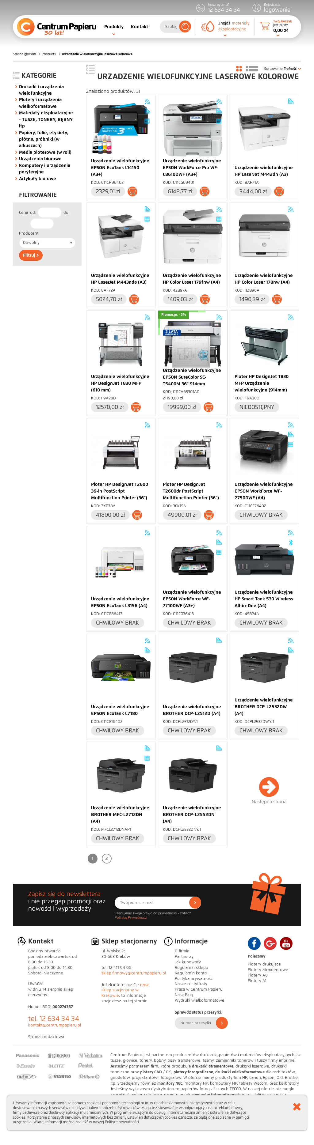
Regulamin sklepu (191, 967)
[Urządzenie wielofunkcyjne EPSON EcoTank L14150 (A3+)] (121, 128)
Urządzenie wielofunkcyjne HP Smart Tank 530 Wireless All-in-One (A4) (264, 598)
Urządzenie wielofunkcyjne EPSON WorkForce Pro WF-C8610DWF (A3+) (192, 167)
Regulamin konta (191, 973)
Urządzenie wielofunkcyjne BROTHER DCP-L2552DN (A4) (192, 814)
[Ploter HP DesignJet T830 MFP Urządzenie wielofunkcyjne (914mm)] (264, 344)
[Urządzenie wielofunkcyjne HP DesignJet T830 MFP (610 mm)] (121, 344)
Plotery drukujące (264, 964)
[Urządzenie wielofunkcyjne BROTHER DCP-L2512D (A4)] (193, 667)
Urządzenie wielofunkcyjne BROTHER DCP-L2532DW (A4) (264, 706)
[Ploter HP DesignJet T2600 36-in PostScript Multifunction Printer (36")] (121, 452)
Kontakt (139, 26)
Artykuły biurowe (37, 178)
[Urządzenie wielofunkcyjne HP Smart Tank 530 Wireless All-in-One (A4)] (264, 560)
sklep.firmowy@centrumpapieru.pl (133, 973)
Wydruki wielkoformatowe (199, 1000)
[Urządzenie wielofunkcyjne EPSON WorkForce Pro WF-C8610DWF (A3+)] (193, 128)
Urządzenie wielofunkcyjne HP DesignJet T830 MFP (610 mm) (120, 383)
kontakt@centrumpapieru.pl (54, 1025)
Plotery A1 (257, 980)
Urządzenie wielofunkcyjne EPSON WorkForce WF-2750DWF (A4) (264, 491)
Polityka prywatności (194, 978)
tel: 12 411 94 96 (116, 967)
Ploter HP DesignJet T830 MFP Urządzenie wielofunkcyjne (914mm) (262, 383)
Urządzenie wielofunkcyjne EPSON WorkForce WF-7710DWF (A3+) (192, 598)
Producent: (29, 233)
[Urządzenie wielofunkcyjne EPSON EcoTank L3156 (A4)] (121, 560)
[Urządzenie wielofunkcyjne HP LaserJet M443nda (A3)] (121, 236)
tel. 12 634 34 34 (53, 1019)
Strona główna (24, 54)
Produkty (114, 26)
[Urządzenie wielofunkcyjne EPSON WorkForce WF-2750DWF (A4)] (264, 452)
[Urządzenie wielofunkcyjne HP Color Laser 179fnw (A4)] (193, 236)
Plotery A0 (258, 975)
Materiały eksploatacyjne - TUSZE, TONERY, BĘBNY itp (46, 119)
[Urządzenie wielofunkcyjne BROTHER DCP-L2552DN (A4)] (193, 775)
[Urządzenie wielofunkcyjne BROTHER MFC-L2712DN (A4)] (121, 775)
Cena (23, 212)
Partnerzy (184, 956)
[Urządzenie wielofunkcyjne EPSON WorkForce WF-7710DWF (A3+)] (193, 560)
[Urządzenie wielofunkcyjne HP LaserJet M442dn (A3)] (264, 128)
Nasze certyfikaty (191, 983)
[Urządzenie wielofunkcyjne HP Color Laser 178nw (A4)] (264, 236)
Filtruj (29, 255)
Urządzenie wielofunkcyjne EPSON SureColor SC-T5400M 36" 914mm (192, 377)
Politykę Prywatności (131, 917)
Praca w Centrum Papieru (199, 989)
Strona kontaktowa (46, 1036)
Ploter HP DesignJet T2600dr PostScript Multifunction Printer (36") (191, 491)
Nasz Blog (184, 994)
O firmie (182, 951)
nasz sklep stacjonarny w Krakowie (125, 990)
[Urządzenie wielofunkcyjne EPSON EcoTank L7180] (121, 667)
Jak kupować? (188, 962)
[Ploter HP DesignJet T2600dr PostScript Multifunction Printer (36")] (193, 452)
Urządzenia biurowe (40, 158)
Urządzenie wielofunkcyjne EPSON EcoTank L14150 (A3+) (120, 167)
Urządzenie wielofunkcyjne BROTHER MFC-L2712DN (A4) (120, 814)
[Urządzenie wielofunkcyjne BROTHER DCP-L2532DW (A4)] (264, 667)
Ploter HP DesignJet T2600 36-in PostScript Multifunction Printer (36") (119, 491)
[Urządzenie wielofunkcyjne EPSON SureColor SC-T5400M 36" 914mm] (193, 344)
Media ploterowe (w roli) (45, 152)
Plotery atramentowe (268, 969)
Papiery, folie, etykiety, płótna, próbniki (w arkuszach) (43, 139)
